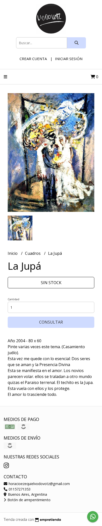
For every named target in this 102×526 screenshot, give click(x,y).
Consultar (51, 322)
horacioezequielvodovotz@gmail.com (39, 483)
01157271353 (19, 489)
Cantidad (13, 299)
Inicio (13, 253)
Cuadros (33, 253)
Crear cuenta (33, 58)
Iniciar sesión (68, 58)
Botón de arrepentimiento (28, 499)
